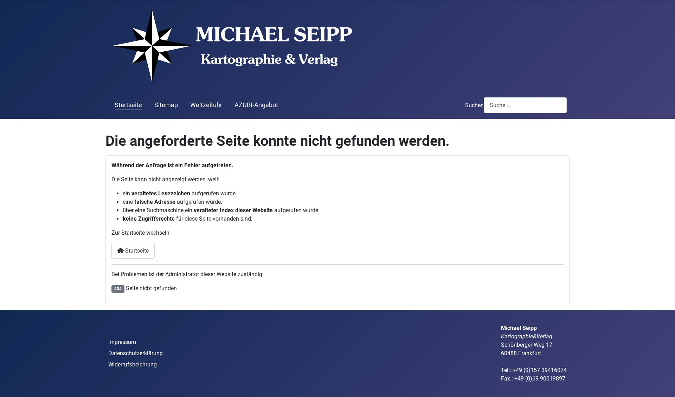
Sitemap (166, 105)
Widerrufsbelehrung (132, 364)
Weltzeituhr (206, 105)
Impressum (122, 342)
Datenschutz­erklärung (135, 353)
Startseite (128, 105)
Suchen (474, 105)
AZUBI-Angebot (256, 105)
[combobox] (525, 105)
